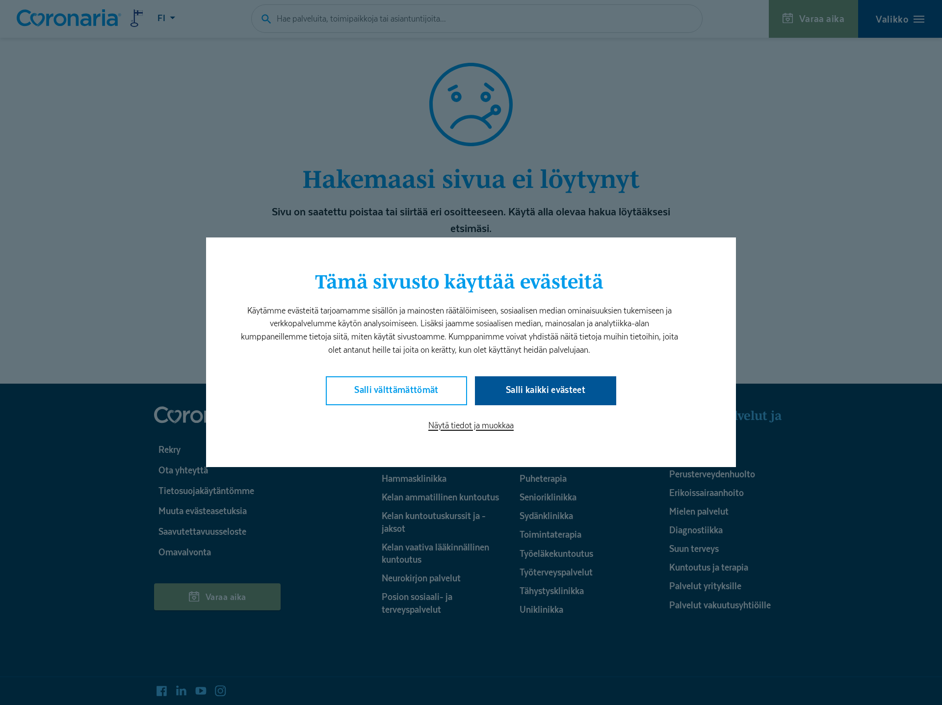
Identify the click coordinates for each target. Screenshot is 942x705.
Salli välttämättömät (396, 389)
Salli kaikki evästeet (545, 389)
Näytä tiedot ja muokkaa (471, 425)
